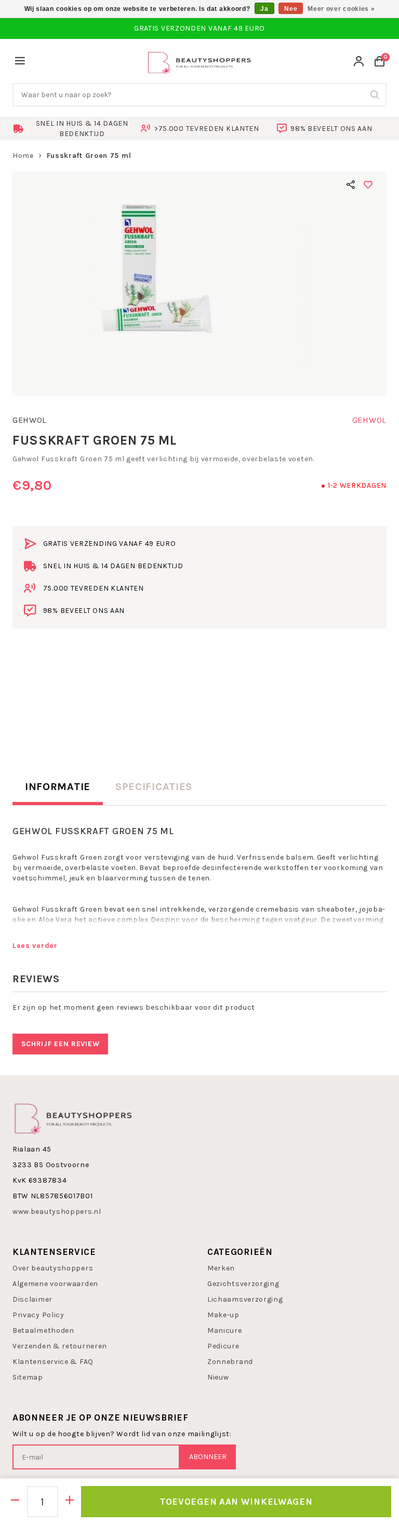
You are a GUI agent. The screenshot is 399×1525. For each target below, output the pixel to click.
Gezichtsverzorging (243, 1283)
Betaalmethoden (43, 1330)
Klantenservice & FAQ (53, 1361)
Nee (290, 8)
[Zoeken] (375, 94)
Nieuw (218, 1377)
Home (23, 155)
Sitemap (27, 1377)
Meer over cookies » (341, 8)
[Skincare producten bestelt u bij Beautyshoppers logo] (73, 1118)
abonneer (208, 1456)
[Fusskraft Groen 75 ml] (199, 283)
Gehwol (29, 420)
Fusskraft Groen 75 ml (89, 155)
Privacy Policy (38, 1314)
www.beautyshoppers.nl (56, 1211)
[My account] (359, 62)
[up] (70, 1501)
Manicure (224, 1330)
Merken (221, 1268)
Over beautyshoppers (52, 1268)
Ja (264, 8)
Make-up (223, 1314)
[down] (15, 1501)
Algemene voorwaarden (55, 1283)
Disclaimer (32, 1299)
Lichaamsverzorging (245, 1299)
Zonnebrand (230, 1361)
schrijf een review (60, 1043)
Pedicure (223, 1346)
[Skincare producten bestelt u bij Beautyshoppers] (199, 61)
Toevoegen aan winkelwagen (236, 1501)
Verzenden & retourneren (59, 1346)
